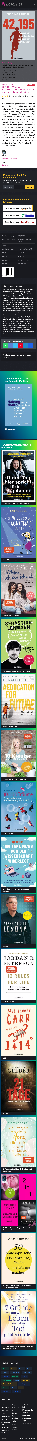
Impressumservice (5, 1432)
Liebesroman (7, 1380)
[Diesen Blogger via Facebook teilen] (10, 345)
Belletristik (6, 1391)
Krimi (29, 1369)
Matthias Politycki (10, 158)
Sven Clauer (32, 1438)
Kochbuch (15, 1376)
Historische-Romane (9, 1384)
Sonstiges (32, 84)
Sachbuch (25, 1380)
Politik (17, 1380)
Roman (21, 1369)
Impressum (26, 1415)
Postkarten (5, 1427)
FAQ (23, 1407)
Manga (14, 1388)
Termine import (15, 1428)
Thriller (5, 1369)
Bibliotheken (16, 1408)
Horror (13, 1369)
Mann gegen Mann (11, 432)
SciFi (21, 1388)
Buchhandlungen (16, 1412)
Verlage (14, 1421)
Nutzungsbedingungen (27, 1411)
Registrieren (26, 1423)
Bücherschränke (15, 1417)
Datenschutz (26, 1418)
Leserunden (5, 1410)
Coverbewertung (5, 1423)
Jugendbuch (27, 1372)
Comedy (5, 1388)
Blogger (14, 1405)
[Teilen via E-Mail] (30, 345)
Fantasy (24, 1376)
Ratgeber (5, 1376)
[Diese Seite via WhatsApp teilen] (5, 345)
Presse (14, 1424)
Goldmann (6, 165)
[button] (34, 4)
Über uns (25, 1404)
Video (3, 1413)
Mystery (5, 1372)
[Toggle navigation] (31, 4)
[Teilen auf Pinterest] (20, 345)
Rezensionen (5, 1416)
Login (24, 1421)
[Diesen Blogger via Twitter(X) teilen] (15, 345)
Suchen (29, 187)
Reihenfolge (5, 1407)
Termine (4, 1419)
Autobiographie (24, 1384)
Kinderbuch (15, 1372)
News (3, 1404)
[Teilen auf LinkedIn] (25, 345)
